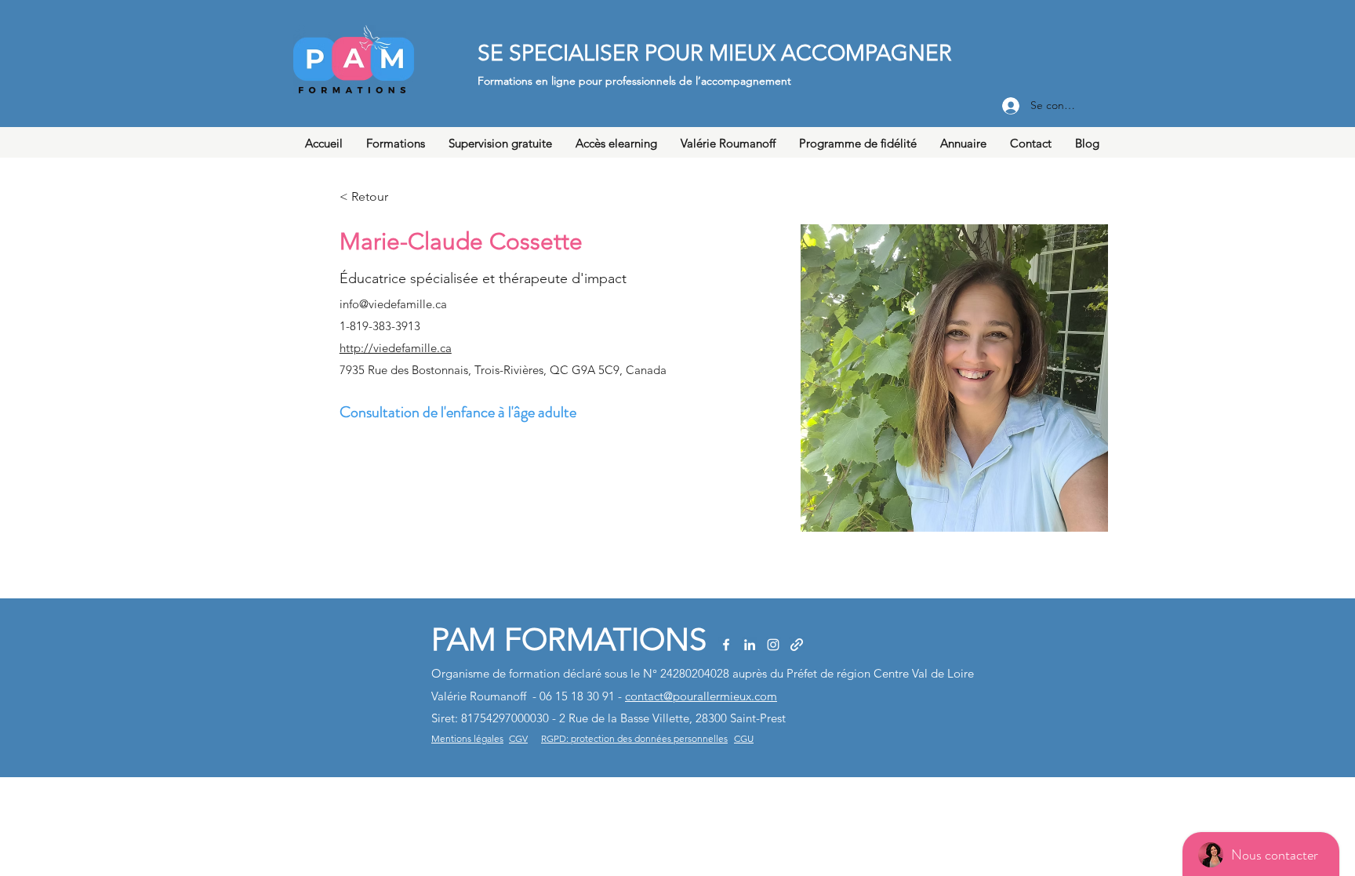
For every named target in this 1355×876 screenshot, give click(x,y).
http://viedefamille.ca (396, 347)
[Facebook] (726, 644)
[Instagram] (773, 644)
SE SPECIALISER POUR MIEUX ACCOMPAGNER (715, 53)
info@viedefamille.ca (393, 303)
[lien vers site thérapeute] (797, 644)
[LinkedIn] (749, 644)
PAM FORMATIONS (569, 639)
